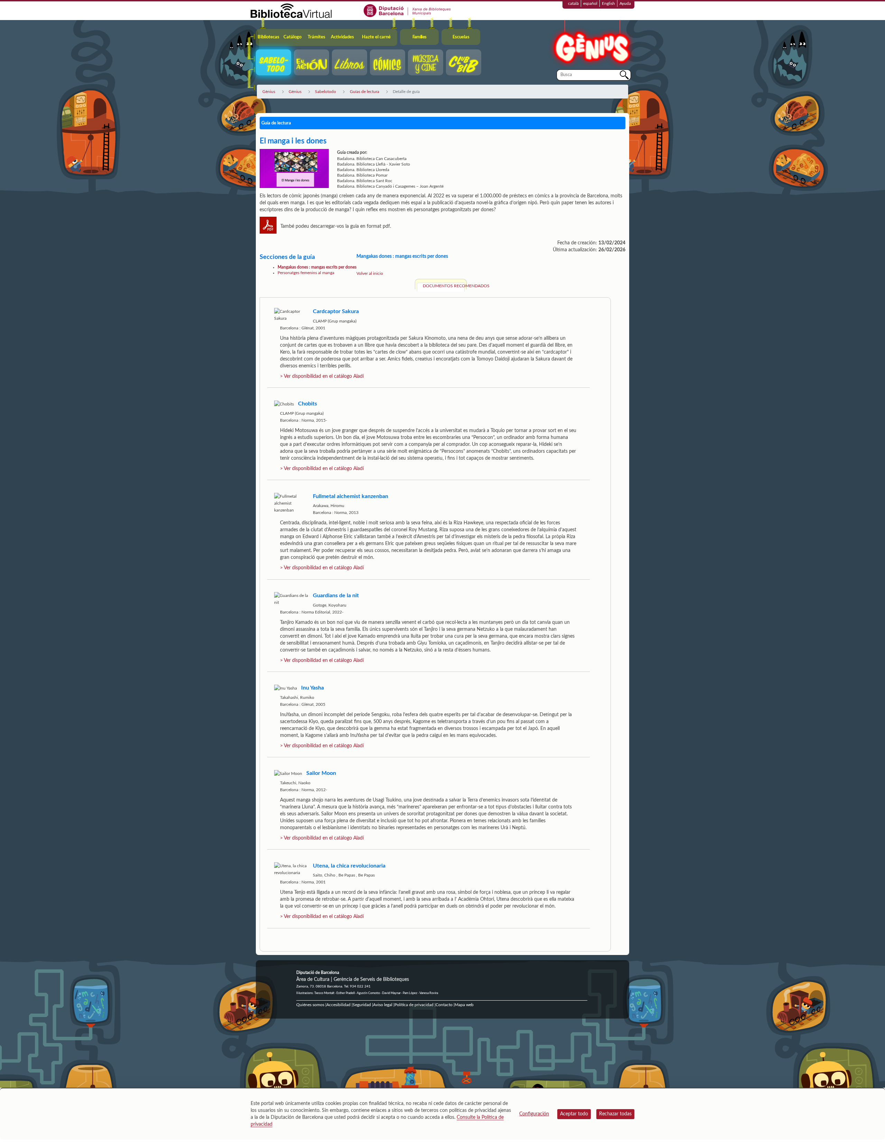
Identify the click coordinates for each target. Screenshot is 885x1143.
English (608, 3)
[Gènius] (591, 44)
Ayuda (625, 3)
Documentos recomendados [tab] (444, 286)
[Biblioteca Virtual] (291, 10)
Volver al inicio (369, 273)
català (573, 3)
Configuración (534, 1114)
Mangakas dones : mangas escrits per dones (317, 267)
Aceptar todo (574, 1114)
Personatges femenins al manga (306, 273)
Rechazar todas (615, 1114)
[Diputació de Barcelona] (407, 10)
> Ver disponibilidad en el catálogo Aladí (322, 376)
